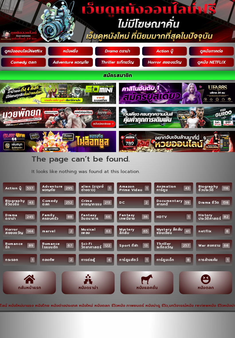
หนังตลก (206, 288)
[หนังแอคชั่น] (147, 279)
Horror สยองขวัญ (164, 62)
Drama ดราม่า (117, 51)
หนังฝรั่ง (70, 51)
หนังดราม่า (88, 288)
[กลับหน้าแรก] (29, 279)
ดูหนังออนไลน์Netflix (23, 51)
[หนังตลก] (206, 279)
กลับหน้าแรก (29, 288)
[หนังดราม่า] (88, 279)
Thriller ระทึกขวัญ (117, 62)
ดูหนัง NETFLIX (211, 62)
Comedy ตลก (23, 62)
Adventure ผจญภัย (71, 62)
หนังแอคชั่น (147, 288)
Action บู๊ (164, 51)
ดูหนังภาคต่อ (211, 51)
